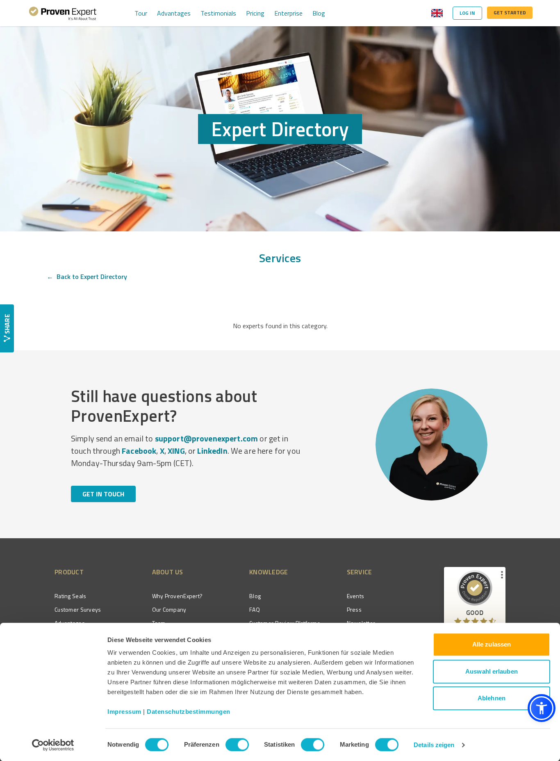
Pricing (255, 13)
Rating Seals (70, 596)
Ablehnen (491, 698)
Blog (318, 13)
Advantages (174, 13)
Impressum (124, 711)
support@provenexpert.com (206, 438)
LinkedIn (212, 450)
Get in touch (103, 494)
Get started (510, 12)
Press (354, 609)
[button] (541, 708)
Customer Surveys (78, 609)
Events (355, 596)
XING (176, 450)
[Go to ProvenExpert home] (63, 13)
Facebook (139, 450)
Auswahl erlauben (491, 671)
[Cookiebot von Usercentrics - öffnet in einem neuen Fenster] (53, 745)
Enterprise (288, 13)
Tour (140, 13)
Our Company (169, 609)
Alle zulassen (491, 644)
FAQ (254, 609)
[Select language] (437, 13)
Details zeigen (434, 744)
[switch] (237, 744)
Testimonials (218, 13)
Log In (467, 13)
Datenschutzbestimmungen (188, 711)
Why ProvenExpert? (177, 596)
